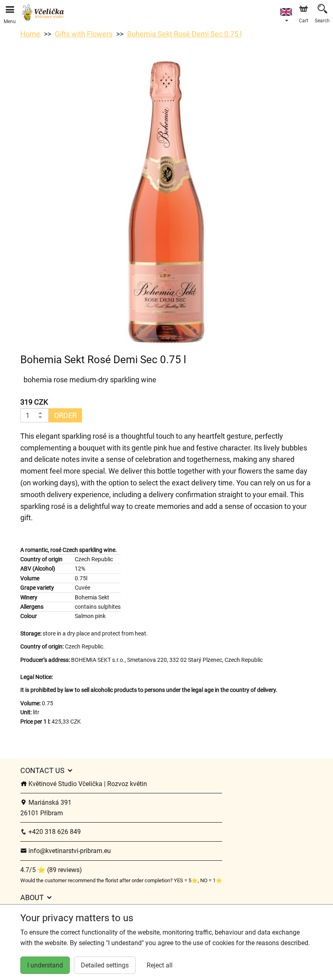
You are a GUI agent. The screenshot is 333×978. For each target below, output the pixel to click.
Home (30, 34)
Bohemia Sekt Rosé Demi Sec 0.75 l (184, 34)
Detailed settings (105, 965)
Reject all (160, 965)
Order (65, 415)
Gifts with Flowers (83, 34)
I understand (45, 965)
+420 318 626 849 (54, 832)
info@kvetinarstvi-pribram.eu (69, 851)
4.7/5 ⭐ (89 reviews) (51, 870)
